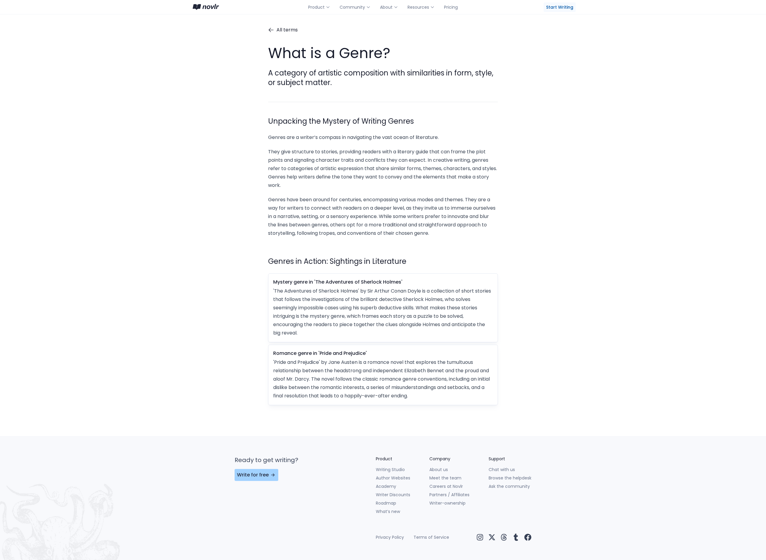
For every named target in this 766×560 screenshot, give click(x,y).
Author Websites (393, 478)
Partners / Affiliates (449, 495)
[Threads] (503, 537)
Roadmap (386, 503)
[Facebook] (527, 537)
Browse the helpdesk (510, 478)
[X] (492, 537)
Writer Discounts (393, 495)
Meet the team (445, 478)
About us (438, 470)
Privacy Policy (390, 537)
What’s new (388, 511)
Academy (386, 486)
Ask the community (509, 486)
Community (352, 7)
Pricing (451, 7)
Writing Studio (390, 470)
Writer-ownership (447, 503)
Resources (418, 7)
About (386, 7)
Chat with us (502, 470)
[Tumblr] (515, 537)
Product (316, 7)
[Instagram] (480, 537)
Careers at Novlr (446, 486)
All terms (287, 29)
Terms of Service (431, 537)
